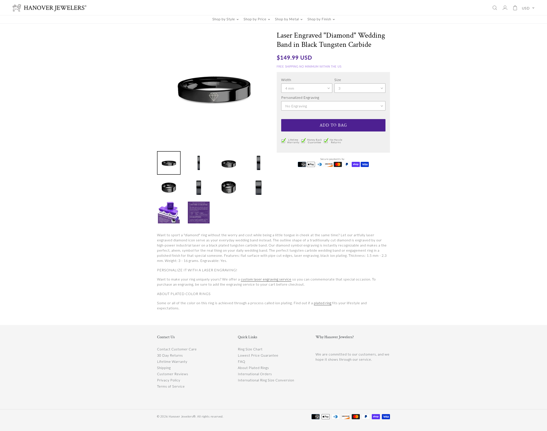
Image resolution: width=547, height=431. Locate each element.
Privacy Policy (168, 380)
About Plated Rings (253, 368)
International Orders (255, 374)
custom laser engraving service (266, 279)
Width (286, 80)
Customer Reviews (172, 374)
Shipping (164, 368)
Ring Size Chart (250, 349)
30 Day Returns (170, 355)
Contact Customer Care (177, 349)
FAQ (241, 361)
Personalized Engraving (300, 97)
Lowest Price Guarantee (258, 355)
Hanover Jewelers (181, 416)
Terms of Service (171, 386)
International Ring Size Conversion (266, 380)
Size (337, 80)
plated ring (322, 303)
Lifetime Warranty (172, 361)
